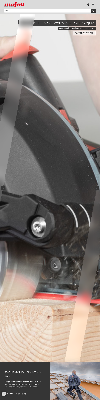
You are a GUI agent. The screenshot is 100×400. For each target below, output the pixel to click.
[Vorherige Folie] (3, 188)
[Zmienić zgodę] (3, 393)
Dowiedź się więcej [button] (16, 393)
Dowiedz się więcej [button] (15, 33)
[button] (88, 4)
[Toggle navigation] (93, 4)
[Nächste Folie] (97, 188)
